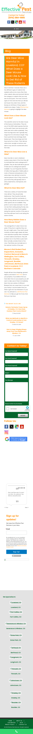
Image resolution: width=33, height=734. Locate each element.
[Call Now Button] (16, 731)
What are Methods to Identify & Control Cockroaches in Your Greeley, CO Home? (16, 320)
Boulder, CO (15, 707)
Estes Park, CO (15, 640)
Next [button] (31, 42)
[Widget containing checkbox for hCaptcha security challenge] (18, 408)
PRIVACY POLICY (9, 724)
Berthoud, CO (16, 653)
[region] (16, 43)
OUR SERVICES (11, 722)
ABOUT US (19, 721)
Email (8, 529)
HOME (10, 721)
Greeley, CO (15, 698)
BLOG (21, 722)
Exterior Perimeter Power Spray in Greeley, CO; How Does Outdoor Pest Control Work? (16, 309)
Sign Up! (16, 552)
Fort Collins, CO (15, 617)
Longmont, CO (15, 662)
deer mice (19, 274)
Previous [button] (2, 42)
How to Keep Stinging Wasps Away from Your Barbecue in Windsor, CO (16, 331)
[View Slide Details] (16, 43)
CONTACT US (23, 724)
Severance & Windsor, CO (15, 628)
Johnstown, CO (15, 685)
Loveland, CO (16, 607)
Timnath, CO (15, 674)
